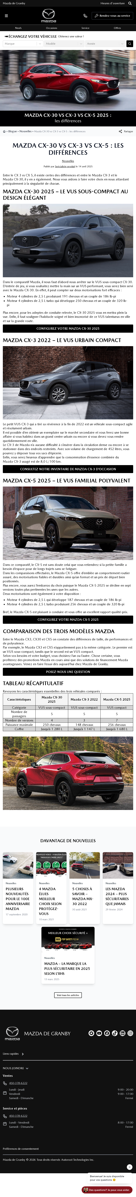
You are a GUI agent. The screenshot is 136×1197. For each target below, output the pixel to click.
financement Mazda (114, 660)
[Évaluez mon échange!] (129, 43)
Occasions (51, 28)
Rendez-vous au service (115, 15)
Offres (117, 28)
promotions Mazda (36, 660)
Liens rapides (11, 1053)
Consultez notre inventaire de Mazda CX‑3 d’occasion (68, 469)
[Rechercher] (130, 3)
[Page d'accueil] (4, 131)
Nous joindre (13, 1068)
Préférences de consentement (21, 1148)
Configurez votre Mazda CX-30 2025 (68, 328)
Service (85, 28)
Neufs (18, 28)
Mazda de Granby (14, 3)
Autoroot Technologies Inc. (77, 1159)
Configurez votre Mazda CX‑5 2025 (68, 619)
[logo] (48, 15)
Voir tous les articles (68, 995)
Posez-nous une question (68, 672)
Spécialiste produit (65, 166)
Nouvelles (25, 131)
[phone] (85, 15)
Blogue (12, 131)
